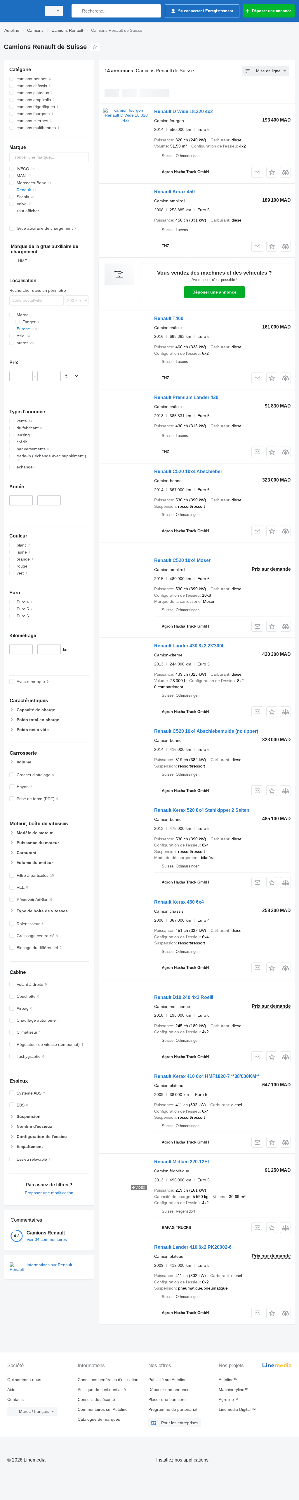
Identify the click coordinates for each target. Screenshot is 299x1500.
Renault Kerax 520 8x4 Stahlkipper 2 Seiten (201, 810)
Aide (11, 1389)
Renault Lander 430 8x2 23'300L (189, 645)
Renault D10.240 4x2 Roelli (183, 997)
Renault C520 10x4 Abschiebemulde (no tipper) (206, 731)
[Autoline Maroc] (21, 10)
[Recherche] (77, 11)
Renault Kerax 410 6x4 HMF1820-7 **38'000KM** (207, 1076)
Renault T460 (168, 318)
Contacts (15, 1399)
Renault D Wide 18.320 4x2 (183, 111)
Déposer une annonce (214, 292)
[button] (271, 172)
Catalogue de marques (99, 1419)
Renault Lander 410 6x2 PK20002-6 (193, 1247)
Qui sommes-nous (24, 1379)
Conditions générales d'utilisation (108, 1379)
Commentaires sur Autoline (103, 1409)
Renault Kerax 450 (174, 191)
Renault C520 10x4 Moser (182, 560)
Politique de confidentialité (102, 1389)
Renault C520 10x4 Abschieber (188, 471)
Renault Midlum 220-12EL (182, 1161)
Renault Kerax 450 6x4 (179, 902)
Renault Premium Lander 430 (186, 397)
